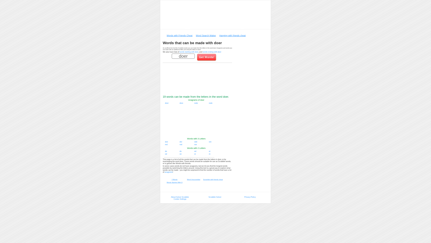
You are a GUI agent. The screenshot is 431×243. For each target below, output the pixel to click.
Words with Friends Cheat (179, 35)
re (209, 154)
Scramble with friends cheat (213, 179)
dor (181, 142)
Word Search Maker (206, 35)
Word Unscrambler (193, 179)
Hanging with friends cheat (232, 35)
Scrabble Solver (215, 197)
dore (181, 103)
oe (181, 154)
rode (210, 103)
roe (195, 144)
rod (181, 144)
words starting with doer (189, 52)
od (166, 154)
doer (167, 103)
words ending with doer (212, 52)
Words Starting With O (175, 182)
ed (195, 151)
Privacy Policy (250, 197)
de (166, 151)
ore (210, 142)
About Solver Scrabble (180, 197)
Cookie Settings (180, 199)
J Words (174, 179)
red (166, 144)
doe (166, 142)
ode (195, 142)
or (195, 154)
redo (196, 103)
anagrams (169, 172)
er (209, 151)
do (181, 151)
